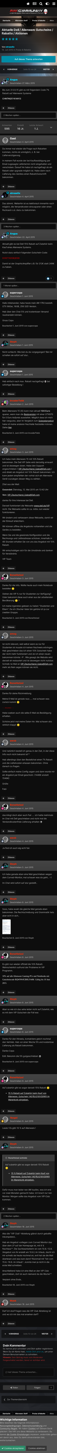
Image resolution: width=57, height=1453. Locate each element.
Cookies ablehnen (36, 1448)
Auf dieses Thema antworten (29, 59)
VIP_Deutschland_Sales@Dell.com (34, 469)
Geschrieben (22, 83)
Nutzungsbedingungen (10, 1426)
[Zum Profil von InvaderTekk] (5, 402)
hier (10, 427)
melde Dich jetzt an (35, 1351)
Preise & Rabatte (23, 50)
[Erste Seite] (4, 69)
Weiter (46, 69)
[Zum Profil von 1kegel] (5, 1119)
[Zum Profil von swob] (5, 742)
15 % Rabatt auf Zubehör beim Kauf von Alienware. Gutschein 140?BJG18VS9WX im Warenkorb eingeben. (29, 1096)
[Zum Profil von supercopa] (5, 295)
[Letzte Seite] (53, 69)
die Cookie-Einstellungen (18, 1434)
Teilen (15, 1387)
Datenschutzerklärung (32, 1426)
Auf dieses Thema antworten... (22, 1372)
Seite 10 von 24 (30, 69)
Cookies (32, 1428)
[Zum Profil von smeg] (5, 450)
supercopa (16, 292)
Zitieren (11, 108)
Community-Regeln (8, 1428)
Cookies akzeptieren (14, 1448)
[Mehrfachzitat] (3, 108)
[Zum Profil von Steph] (5, 343)
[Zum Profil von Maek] (5, 1303)
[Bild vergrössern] (45, 381)
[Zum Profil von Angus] (5, 81)
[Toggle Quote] (6, 1158)
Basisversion (30, 414)
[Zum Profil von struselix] (5, 195)
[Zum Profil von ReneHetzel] (5, 577)
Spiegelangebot (46, 420)
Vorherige (12, 69)
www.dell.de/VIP (42, 505)
